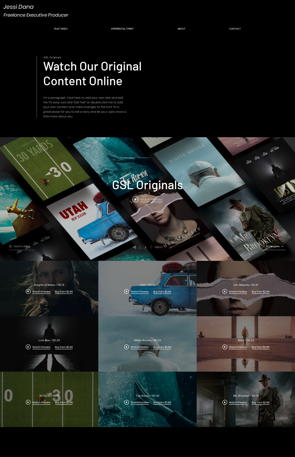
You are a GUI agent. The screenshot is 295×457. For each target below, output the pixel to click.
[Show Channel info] (145, 247)
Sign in (159, 247)
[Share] (136, 247)
